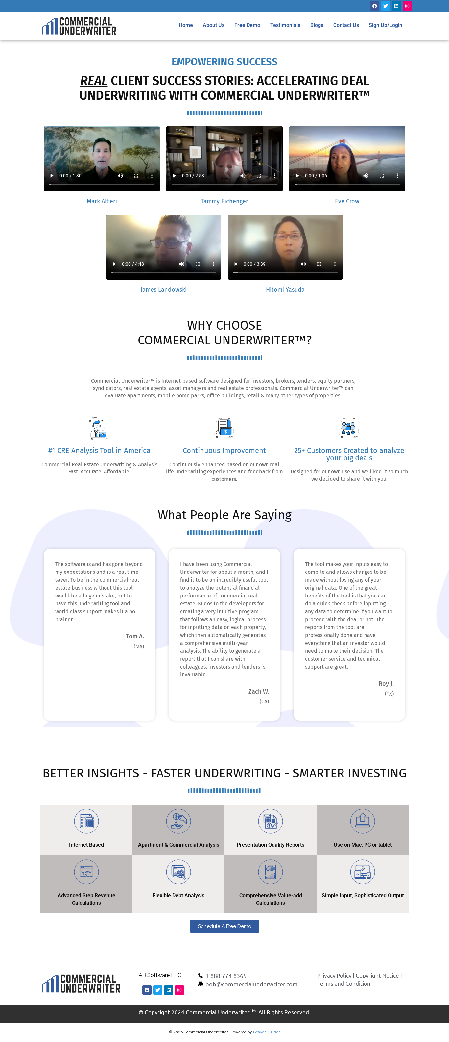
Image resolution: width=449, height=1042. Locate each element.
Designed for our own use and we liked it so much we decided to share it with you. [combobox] (349, 475)
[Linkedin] (396, 6)
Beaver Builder (266, 1032)
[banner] (349, 475)
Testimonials (285, 25)
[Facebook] (374, 6)
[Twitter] (385, 6)
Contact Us (346, 25)
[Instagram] (407, 6)
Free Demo (247, 25)
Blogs (316, 25)
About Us (214, 25)
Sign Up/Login (385, 25)
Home (186, 25)
